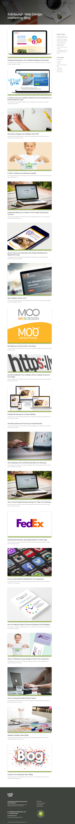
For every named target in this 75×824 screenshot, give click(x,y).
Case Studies (58, 3)
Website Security (60, 71)
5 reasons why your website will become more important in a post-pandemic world (62, 41)
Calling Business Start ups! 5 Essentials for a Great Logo (27, 540)
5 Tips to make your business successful (22, 173)
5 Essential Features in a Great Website (22, 414)
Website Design (59, 69)
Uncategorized (59, 68)
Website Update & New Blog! (18, 735)
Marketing (59, 63)
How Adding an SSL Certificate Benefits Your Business (27, 463)
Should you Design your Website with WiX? (23, 134)
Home (37, 3)
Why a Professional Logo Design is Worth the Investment (28, 659)
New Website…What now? (17, 298)
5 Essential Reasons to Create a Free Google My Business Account (62, 52)
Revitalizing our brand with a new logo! (22, 346)
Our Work (52, 3)
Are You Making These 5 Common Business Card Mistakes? (29, 625)
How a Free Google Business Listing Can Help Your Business (29, 502)
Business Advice (60, 59)
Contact (71, 3)
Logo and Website (40, 804)
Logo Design (59, 61)
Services (45, 3)
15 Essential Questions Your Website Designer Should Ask (28, 60)
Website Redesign (40, 806)
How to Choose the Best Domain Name (22, 698)
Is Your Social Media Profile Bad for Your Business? (26, 579)
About (41, 3)
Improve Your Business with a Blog (20, 774)
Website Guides (65, 3)
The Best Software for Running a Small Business (25, 423)
